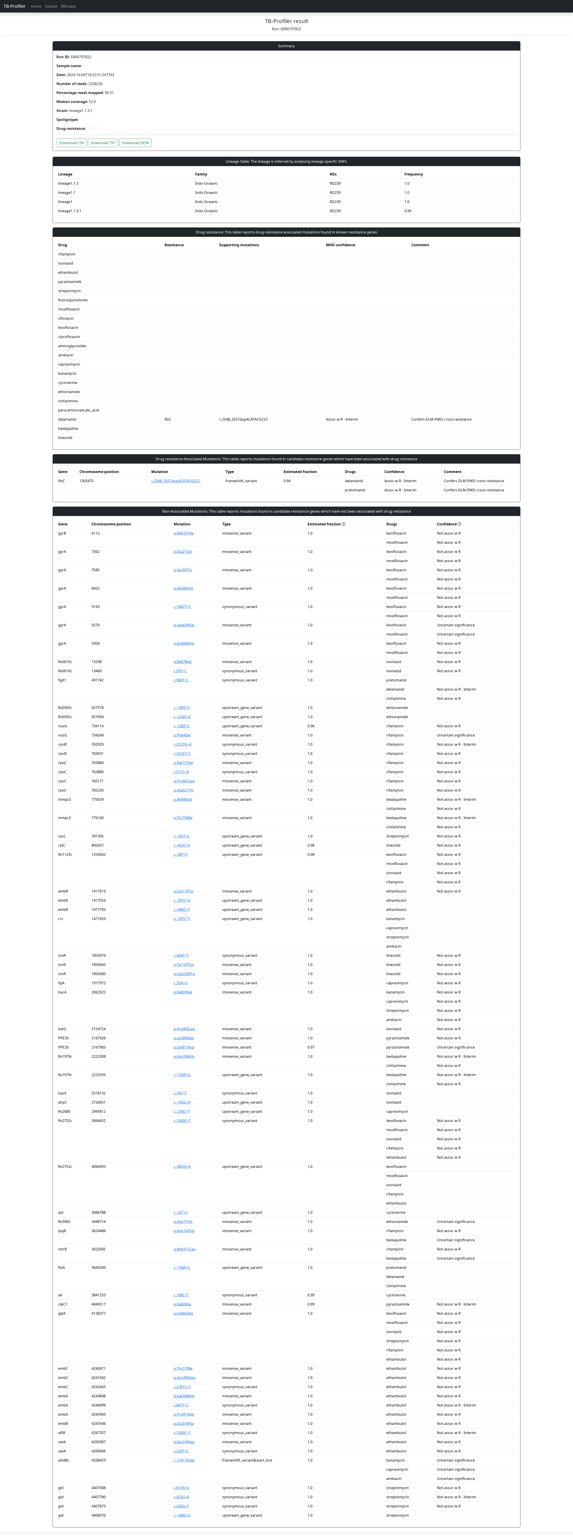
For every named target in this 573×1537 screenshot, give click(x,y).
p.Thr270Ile (183, 1368)
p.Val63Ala (182, 1304)
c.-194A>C (182, 1267)
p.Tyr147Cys (184, 964)
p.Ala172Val (183, 762)
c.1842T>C (182, 606)
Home (36, 6)
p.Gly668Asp (184, 643)
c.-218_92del (184, 1460)
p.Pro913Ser (184, 1414)
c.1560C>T (182, 1120)
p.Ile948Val (183, 799)
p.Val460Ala (183, 1313)
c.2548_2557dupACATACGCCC (176, 480)
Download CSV (71, 142)
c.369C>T (181, 955)
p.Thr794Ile (183, 817)
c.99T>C (180, 670)
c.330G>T (181, 1506)
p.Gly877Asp (184, 1047)
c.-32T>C (181, 1212)
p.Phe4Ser (182, 735)
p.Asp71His (183, 1221)
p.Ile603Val (183, 992)
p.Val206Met (184, 1396)
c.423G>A (181, 1496)
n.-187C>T (182, 918)
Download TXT (103, 142)
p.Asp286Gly (184, 1056)
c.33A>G (180, 982)
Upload (51, 6)
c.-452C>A (182, 845)
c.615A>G (181, 1487)
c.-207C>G (182, 900)
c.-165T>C (182, 836)
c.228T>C (181, 1451)
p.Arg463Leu (184, 1028)
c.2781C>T (182, 1386)
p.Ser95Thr (183, 569)
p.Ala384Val (183, 588)
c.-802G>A (182, 1166)
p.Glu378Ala (184, 1423)
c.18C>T (180, 1093)
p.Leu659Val (184, 625)
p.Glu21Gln (183, 551)
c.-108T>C (182, 707)
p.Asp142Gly (184, 1230)
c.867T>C (181, 1405)
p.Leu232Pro (184, 973)
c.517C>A (181, 771)
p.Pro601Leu (184, 781)
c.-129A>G (182, 1074)
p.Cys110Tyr (184, 891)
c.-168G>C (182, 1515)
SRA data (68, 6)
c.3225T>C (182, 753)
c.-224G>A (182, 716)
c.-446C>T (182, 909)
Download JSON (135, 142)
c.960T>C (181, 680)
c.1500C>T (182, 1432)
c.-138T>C (182, 726)
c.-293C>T (182, 1111)
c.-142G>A (182, 1102)
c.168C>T (181, 1295)
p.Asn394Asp (184, 1377)
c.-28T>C (181, 854)
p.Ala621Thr (184, 790)
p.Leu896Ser (184, 1038)
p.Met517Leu (185, 1249)
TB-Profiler (15, 6)
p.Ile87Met (183, 661)
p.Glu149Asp (184, 1441)
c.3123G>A (182, 744)
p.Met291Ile (184, 533)
